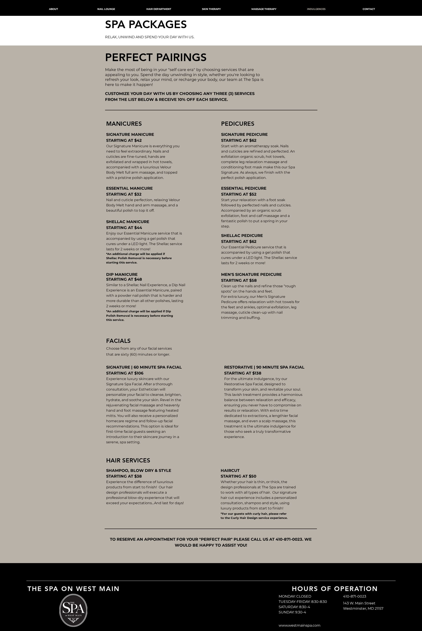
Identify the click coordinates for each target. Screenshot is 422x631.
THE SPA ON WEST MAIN (73, 589)
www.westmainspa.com (299, 625)
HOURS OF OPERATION (335, 589)
